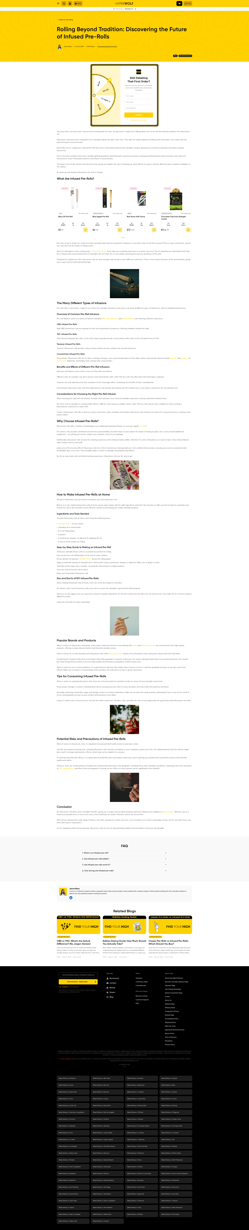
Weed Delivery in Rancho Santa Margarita (174, 1173)
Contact (113, 983)
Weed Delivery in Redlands (67, 1180)
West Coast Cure (116, 654)
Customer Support (142, 1000)
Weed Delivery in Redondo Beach (103, 1180)
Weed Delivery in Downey (169, 1105)
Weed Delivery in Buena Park (68, 1092)
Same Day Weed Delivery (174, 978)
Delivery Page (170, 1004)
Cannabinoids (141, 985)
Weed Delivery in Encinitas (67, 1119)
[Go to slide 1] (122, 237)
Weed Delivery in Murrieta (67, 1160)
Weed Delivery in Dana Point (102, 1105)
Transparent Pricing (172, 1011)
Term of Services (171, 1037)
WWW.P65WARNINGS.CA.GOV (131, 1060)
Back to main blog (66, 20)
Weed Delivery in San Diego (101, 1187)
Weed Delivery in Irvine (66, 1132)
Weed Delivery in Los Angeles (68, 1146)
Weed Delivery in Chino (66, 1098)
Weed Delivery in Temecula (135, 1200)
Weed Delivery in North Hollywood (171, 1160)
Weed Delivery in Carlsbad (135, 1092)
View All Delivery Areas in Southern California (78, 975)
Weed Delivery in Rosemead (170, 1180)
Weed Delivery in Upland (66, 1207)
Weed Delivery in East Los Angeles (103, 1112)
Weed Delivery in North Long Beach (70, 1166)
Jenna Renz (68, 46)
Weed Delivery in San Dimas (136, 1187)
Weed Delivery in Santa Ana (170, 1187)
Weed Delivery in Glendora (101, 1126)
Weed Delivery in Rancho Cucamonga (139, 1173)
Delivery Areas (170, 1008)
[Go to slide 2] (124, 237)
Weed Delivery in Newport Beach (103, 1160)
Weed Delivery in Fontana (101, 1119)
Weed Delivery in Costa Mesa (136, 1098)
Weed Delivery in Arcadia (169, 1078)
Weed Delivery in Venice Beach (102, 1207)
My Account (114, 978)
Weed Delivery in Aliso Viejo (101, 1078)
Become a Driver (141, 996)
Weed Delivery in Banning (101, 1085)
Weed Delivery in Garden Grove (171, 1119)
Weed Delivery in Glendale (67, 1126)
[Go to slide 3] (126, 237)
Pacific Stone (97, 213)
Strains (112, 992)
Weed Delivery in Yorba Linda (68, 1221)
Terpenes (139, 978)
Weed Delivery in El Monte (135, 1112)
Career (167, 996)
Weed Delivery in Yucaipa (101, 1221)
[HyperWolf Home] (124, 3)
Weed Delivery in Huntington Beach (138, 1126)
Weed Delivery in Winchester (170, 1214)
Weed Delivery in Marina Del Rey (137, 1146)
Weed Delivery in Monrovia (101, 1153)
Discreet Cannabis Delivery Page (176, 982)
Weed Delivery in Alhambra (67, 1078)
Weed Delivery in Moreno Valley (171, 1153)
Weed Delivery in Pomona (101, 1173)
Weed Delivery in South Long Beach (104, 1200)
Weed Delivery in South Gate (68, 1200)
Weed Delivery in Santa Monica (68, 1194)
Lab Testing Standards (173, 989)
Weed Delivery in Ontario (135, 1166)
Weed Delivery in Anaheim (135, 1078)
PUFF (163, 213)
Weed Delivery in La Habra (135, 1132)
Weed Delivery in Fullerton (135, 1119)
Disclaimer (168, 1041)
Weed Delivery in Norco (134, 1160)
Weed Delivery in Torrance (169, 1200)
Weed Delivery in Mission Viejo (68, 1153)
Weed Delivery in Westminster (102, 1214)
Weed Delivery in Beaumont (135, 1085)
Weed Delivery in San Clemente (68, 1187)
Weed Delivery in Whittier (135, 1214)
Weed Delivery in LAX (167, 1139)
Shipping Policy (170, 1022)
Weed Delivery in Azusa (66, 1085)
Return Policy (169, 1033)
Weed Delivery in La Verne (67, 1139)
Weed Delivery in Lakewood (135, 1139)
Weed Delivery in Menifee (169, 1146)
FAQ (137, 1003)
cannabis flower (84, 559)
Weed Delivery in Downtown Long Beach (71, 1112)
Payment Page (170, 985)
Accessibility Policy (171, 1019)
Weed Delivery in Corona (100, 1098)
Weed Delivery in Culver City (67, 1105)
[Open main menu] (58, 3)
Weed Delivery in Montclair (135, 1153)
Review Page (169, 1015)
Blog (111, 997)
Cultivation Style (142, 982)
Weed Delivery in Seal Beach (102, 1194)
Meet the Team (170, 1026)
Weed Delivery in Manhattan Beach (104, 1146)
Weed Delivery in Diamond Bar (136, 1105)
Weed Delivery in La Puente (169, 1132)
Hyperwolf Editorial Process (107, 46)
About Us (168, 1000)
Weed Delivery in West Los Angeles (69, 1214)
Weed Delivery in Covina (169, 1098)
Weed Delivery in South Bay (170, 1194)
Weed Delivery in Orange (169, 1166)
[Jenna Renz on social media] (70, 897)
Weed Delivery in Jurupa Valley (102, 1132)
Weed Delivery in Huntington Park (171, 1126)
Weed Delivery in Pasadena (67, 1173)
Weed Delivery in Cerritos (169, 1092)
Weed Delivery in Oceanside (101, 1166)
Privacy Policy (170, 1044)
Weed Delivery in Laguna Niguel (103, 1139)
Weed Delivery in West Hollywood (171, 1207)
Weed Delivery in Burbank (101, 1092)
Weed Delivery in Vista (134, 1207)
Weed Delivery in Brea (168, 1085)
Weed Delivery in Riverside (135, 1180)
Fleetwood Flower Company (67, 213)
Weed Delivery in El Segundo (170, 1112)
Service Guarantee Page (173, 993)
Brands (112, 988)
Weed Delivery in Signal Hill (135, 1194)
